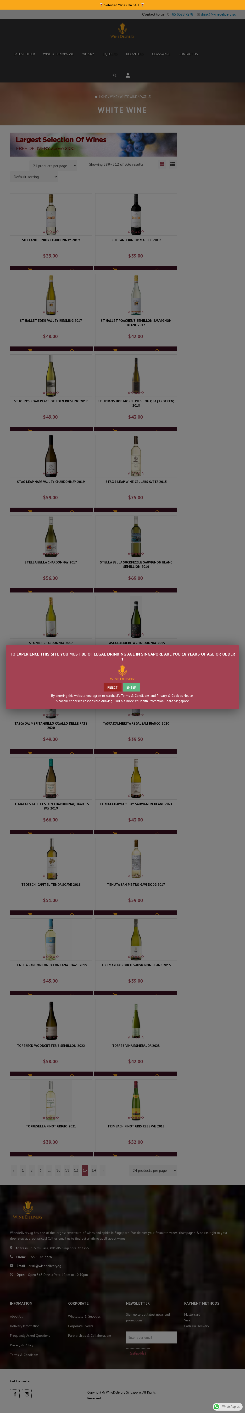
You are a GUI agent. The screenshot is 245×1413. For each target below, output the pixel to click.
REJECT (112, 687)
